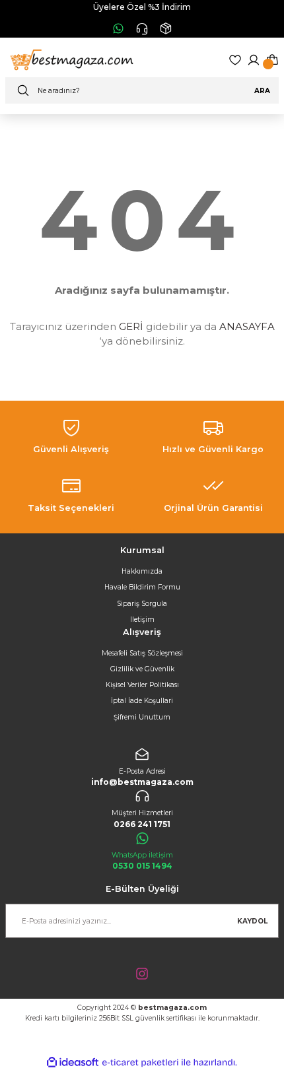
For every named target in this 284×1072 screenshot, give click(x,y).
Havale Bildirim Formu (142, 587)
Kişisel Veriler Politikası (142, 685)
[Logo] (70, 60)
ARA (262, 90)
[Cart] (272, 60)
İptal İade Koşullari (142, 700)
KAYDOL (252, 921)
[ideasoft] (72, 1063)
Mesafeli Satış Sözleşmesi (142, 653)
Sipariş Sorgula (142, 603)
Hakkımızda (142, 571)
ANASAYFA (247, 326)
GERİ (131, 326)
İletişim (142, 619)
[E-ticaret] (140, 1062)
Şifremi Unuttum (142, 717)
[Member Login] (253, 60)
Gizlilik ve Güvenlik (142, 669)
